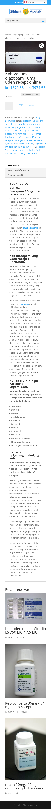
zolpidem (29, 143)
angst (31, 124)
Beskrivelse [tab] (13, 165)
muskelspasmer (30, 228)
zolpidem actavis (18, 150)
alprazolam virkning (19, 124)
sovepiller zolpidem (33, 140)
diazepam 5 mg (12, 130)
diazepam (35, 127)
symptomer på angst (14, 143)
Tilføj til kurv (26, 105)
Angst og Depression (21, 34)
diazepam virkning (13, 133)
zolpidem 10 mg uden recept (22, 146)
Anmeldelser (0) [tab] (15, 175)
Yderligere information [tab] (18, 170)
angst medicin (23, 127)
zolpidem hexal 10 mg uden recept (21, 153)
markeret (24, 304)
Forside (8, 34)
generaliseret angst (32, 133)
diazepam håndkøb (29, 130)
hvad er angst (11, 137)
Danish (31, 2)
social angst (17, 140)
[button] (41, 45)
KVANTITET (11, 96)
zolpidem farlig (34, 150)
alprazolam (26, 120)
